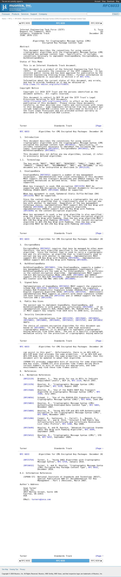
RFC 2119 (76, 380)
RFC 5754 (62, 462)
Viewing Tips (14, 569)
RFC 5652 (47, 437)
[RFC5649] (38, 207)
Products (15, 14)
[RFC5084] (78, 275)
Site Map (5, 569)
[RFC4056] (95, 290)
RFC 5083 (94, 405)
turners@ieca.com (41, 499)
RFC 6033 (24, 131)
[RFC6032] (70, 145)
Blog (117, 1)
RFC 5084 (42, 414)
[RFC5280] (87, 307)
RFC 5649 (89, 429)
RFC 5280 (67, 424)
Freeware (6, 14)
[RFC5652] (53, 148)
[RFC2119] (84, 167)
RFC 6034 (95, 23)
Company (43, 14)
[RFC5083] (50, 150)
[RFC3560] (53, 190)
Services (24, 14)
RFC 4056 (86, 399)
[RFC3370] (79, 186)
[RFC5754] (53, 288)
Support (33, 14)
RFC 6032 (25, 23)
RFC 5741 (85, 77)
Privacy (22, 569)
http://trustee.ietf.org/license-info (46, 101)
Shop (104, 1)
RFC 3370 (57, 386)
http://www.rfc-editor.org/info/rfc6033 (45, 84)
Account (97, 1)
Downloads (111, 1)
